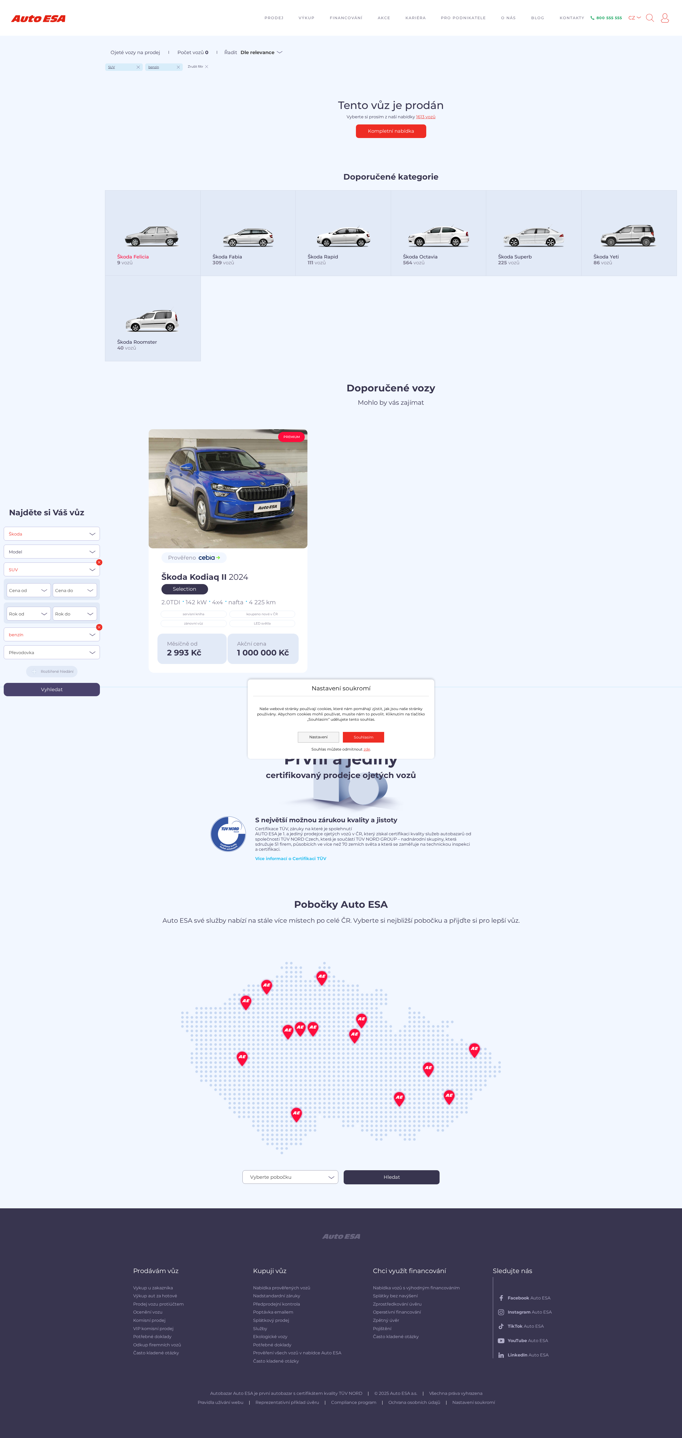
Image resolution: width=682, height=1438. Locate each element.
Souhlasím (364, 737)
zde (367, 749)
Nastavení (318, 737)
